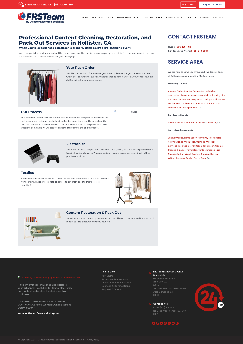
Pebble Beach (175, 103)
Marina (182, 99)
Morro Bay (203, 137)
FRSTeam (218, 17)
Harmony (215, 154)
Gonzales (193, 95)
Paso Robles (215, 137)
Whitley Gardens (176, 158)
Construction (151, 17)
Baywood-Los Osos (177, 145)
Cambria (200, 141)
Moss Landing (203, 99)
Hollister (172, 122)
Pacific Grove (218, 99)
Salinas (186, 103)
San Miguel (185, 154)
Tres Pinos (211, 122)
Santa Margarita (206, 150)
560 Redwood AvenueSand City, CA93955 (164, 281)
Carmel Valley (208, 91)
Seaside (172, 107)
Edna (203, 158)
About (190, 17)
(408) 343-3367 (199, 51)
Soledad (181, 107)
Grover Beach (195, 145)
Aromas (172, 91)
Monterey (191, 99)
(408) (178, 310)
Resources (172, 17)
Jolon (212, 95)
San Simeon (208, 145)
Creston (196, 154)
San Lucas (215, 103)
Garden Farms (193, 158)
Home (85, 17)
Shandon (205, 154)
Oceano (172, 150)
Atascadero (212, 141)
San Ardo (195, 103)
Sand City (205, 103)
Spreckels (192, 107)
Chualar (183, 95)
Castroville (173, 95)
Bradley (188, 91)
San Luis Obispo (175, 137)
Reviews (204, 17)
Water (96, 17)
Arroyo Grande (175, 141)
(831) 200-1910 (63, 4)
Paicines (181, 122)
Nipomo (219, 145)
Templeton (192, 150)
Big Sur (180, 91)
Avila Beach (189, 141)
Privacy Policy (92, 339)
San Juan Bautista (195, 122)
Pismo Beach (190, 137)
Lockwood (173, 99)
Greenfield (203, 95)
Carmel (196, 91)
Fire (108, 17)
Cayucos (181, 150)
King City (220, 95)
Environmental (126, 17)
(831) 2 (163, 307)
